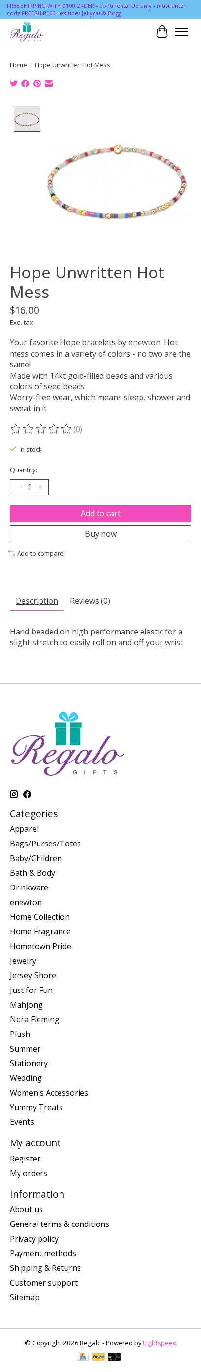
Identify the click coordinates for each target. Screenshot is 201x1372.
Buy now (101, 533)
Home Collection (40, 916)
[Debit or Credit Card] (114, 1358)
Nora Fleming (35, 1019)
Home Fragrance (40, 931)
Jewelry (23, 960)
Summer (25, 1048)
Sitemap (25, 1297)
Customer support (44, 1282)
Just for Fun (31, 990)
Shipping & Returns (45, 1268)
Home (18, 65)
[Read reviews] (41, 429)
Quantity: (23, 469)
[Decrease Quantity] (19, 487)
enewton (26, 902)
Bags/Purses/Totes (45, 843)
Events (22, 1122)
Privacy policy (34, 1238)
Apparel (24, 828)
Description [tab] (37, 600)
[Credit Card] (83, 1358)
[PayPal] (98, 1358)
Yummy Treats (36, 1107)
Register (25, 1158)
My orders (28, 1173)
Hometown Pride (40, 946)
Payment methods (43, 1253)
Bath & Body (32, 872)
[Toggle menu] (181, 32)
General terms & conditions (59, 1224)
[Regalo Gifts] (27, 31)
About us (26, 1209)
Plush (20, 1034)
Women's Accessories (49, 1092)
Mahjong (26, 1004)
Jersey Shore (33, 975)
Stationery (29, 1063)
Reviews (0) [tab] (90, 600)
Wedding (26, 1078)
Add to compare (40, 553)
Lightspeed (160, 1342)
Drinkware (29, 887)
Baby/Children (36, 858)
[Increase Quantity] (39, 487)
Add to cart (101, 513)
